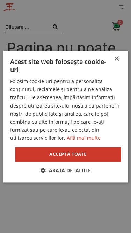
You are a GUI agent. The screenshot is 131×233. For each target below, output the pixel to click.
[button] (66, 170)
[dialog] (65, 116)
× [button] (116, 58)
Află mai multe (84, 137)
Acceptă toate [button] (67, 154)
